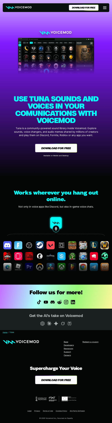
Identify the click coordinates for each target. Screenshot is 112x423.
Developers (69, 345)
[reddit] (59, 302)
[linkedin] (73, 302)
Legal (29, 411)
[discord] (52, 302)
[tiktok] (39, 302)
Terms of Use (48, 411)
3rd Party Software (77, 411)
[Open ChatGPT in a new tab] (42, 323)
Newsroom (68, 348)
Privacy (37, 411)
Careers (67, 355)
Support (67, 352)
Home (5, 332)
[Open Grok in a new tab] (62, 323)
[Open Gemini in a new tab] (56, 323)
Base (66, 342)
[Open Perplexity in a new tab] (69, 323)
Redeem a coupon (90, 342)
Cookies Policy (61, 411)
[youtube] (45, 302)
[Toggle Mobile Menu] (105, 7)
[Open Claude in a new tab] (49, 323)
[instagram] (66, 302)
